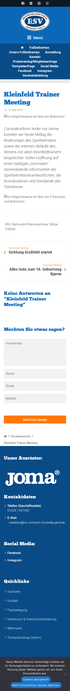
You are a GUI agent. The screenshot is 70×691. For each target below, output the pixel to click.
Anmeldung (53, 52)
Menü (37, 37)
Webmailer (14, 628)
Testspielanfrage (23, 66)
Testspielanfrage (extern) (24, 637)
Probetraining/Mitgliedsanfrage (35, 61)
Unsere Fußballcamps (24, 52)
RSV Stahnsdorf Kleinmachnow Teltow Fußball (31, 226)
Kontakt (35, 57)
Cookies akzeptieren (36, 679)
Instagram (44, 71)
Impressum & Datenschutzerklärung (31, 619)
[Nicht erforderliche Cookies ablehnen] (65, 674)
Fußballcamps (39, 47)
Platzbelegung (17, 610)
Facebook (25, 71)
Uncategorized (20, 436)
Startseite (13, 591)
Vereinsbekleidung (35, 75)
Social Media (49, 66)
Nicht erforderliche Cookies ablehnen (36, 685)
